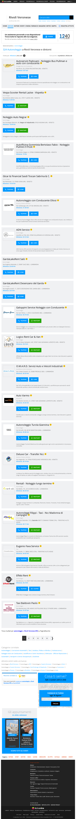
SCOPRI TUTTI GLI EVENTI (19, 751)
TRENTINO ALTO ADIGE (45, 551)
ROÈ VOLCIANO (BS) (37, 581)
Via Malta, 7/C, (21, 489)
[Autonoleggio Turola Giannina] (8, 430)
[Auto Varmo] (8, 400)
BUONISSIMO (35, 812)
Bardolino (27, 670)
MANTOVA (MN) (36, 430)
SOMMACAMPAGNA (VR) (42, 152)
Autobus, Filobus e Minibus (23, 203)
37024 (37, 122)
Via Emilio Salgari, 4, (23, 152)
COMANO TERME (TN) (49, 520)
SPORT (17, 757)
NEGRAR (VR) (43, 122)
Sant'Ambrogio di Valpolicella (39, 667)
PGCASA (52, 1)
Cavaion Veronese (15, 667)
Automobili (19, 398)
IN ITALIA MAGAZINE (35, 805)
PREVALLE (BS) (40, 371)
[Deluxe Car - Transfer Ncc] (8, 459)
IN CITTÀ (50, 757)
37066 (32, 152)
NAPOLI (48, 21)
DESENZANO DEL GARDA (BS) (31, 289)
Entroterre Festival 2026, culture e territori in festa (26, 741)
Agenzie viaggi (36, 784)
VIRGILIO (21, 1)
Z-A (21, 55)
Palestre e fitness (34, 775)
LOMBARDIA (35, 264)
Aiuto (58, 814)
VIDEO (29, 757)
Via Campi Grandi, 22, (23, 371)
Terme (51, 775)
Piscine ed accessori (44, 775)
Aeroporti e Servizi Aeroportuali (20, 656)
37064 (30, 459)
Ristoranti (32, 796)
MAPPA (54, 26)
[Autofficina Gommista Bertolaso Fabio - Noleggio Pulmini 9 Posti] (8, 149)
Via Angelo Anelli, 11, (10, 289)
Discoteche (56, 796)
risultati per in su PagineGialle (19, 682)
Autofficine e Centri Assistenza (24, 369)
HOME (5, 26)
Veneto (43, 670)
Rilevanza (13, 55)
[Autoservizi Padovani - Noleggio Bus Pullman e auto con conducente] (8, 66)
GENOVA (63, 21)
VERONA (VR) (38, 206)
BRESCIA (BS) (34, 489)
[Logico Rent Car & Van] (8, 342)
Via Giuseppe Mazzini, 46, (11, 122)
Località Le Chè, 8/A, (23, 235)
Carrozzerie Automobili (19, 650)
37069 (32, 235)
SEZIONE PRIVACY (55, 805)
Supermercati (33, 792)
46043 (32, 608)
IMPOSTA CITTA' (46, 805)
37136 (31, 206)
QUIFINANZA (68, 810)
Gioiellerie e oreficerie (43, 771)
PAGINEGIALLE (30, 1)
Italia (57, 670)
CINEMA (28, 26)
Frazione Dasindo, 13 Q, (24, 520)
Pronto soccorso (44, 788)
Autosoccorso (56, 650)
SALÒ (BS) (26, 264)
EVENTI (22, 26)
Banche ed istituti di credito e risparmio (40, 779)
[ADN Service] (8, 234)
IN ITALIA (68, 21)
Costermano (60, 667)
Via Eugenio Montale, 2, (11, 264)
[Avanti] (51, 638)
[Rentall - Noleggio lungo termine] (8, 488)
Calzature (52, 771)
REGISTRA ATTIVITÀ (67, 26)
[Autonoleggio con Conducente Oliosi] (8, 205)
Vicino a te (69, 55)
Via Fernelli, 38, (21, 430)
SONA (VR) (22, 181)
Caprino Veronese (46, 664)
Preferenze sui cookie (50, 814)
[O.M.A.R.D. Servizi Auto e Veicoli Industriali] (8, 371)
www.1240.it (33, 39)
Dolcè (63, 664)
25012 (29, 313)
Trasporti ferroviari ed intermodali (49, 784)
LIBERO (15, 1)
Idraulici (48, 767)
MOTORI (23, 757)
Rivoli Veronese (20, 17)
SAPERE (35, 757)
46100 (28, 430)
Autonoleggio (6, 95)
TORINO (58, 21)
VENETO (45, 68)
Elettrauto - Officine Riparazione (56, 653)
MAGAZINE (42, 26)
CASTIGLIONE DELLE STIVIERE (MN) (45, 608)
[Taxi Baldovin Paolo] (8, 608)
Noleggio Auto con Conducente (24, 66)
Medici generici (53, 788)
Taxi (17, 549)
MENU (69, 1)
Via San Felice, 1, (21, 313)
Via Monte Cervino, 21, (23, 401)
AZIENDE (10, 26)
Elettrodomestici (41, 767)
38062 (27, 551)
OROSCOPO (42, 757)
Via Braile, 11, (20, 551)
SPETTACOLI (27, 735)
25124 (28, 489)
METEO (48, 26)
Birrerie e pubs (49, 796)
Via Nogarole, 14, (22, 459)
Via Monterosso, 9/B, (23, 608)
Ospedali (37, 788)
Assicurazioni (54, 779)
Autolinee (36, 656)
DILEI (57, 810)
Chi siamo (18, 814)
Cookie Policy (39, 814)
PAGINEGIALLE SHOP (42, 1)
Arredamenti (33, 767)
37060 (16, 181)
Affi (30, 664)
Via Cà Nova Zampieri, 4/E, (25, 342)
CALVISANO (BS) (37, 313)
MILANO (44, 21)
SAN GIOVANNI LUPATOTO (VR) (48, 342)
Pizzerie (37, 796)
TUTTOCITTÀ (52, 810)
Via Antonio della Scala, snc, (12, 98)
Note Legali (26, 814)
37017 (24, 98)
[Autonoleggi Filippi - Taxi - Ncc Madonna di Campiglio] (8, 518)
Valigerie (57, 771)
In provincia (61, 55)
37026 (27, 68)
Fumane (12, 670)
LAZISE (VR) (30, 98)
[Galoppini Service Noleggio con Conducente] (8, 312)
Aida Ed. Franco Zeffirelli (12, 739)
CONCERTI (12, 735)
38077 (40, 520)
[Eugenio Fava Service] (8, 551)
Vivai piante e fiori (55, 767)
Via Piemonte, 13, (8, 181)
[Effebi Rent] (8, 580)
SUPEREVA (41, 812)
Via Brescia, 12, (21, 581)
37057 (36, 342)
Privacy (32, 814)
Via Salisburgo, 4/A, (22, 206)
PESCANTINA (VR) (35, 68)
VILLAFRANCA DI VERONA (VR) (44, 235)
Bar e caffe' (42, 796)
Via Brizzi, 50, (20, 68)
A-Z (18, 55)
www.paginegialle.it (23, 676)
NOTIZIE (16, 26)
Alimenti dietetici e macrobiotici (45, 792)
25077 (28, 581)
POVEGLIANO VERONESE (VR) (41, 459)
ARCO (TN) (33, 551)
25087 (21, 264)
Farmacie (32, 788)
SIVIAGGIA (61, 810)
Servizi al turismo (8, 46)
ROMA (40, 21)
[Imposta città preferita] (4, 17)
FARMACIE (34, 26)
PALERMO (53, 21)
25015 (19, 289)
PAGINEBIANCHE (61, 1)
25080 (33, 371)
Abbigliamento (34, 771)
